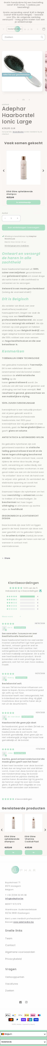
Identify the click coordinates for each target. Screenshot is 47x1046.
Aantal (5, 213)
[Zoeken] (42, 37)
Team (8, 938)
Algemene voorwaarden (20, 952)
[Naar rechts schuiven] (29, 100)
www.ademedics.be (23, 922)
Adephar (19, 1024)
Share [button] (7, 558)
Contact (10, 945)
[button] (15, 29)
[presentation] (4, 171)
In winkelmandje (23, 202)
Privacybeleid (13, 958)
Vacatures (11, 983)
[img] (8, 623)
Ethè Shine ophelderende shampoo (20, 192)
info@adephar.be (14, 898)
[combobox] (23, 37)
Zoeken (9, 990)
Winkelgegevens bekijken (17, 245)
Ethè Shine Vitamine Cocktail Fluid (32, 839)
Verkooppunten (14, 977)
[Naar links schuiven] (18, 100)
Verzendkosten (18, 132)
